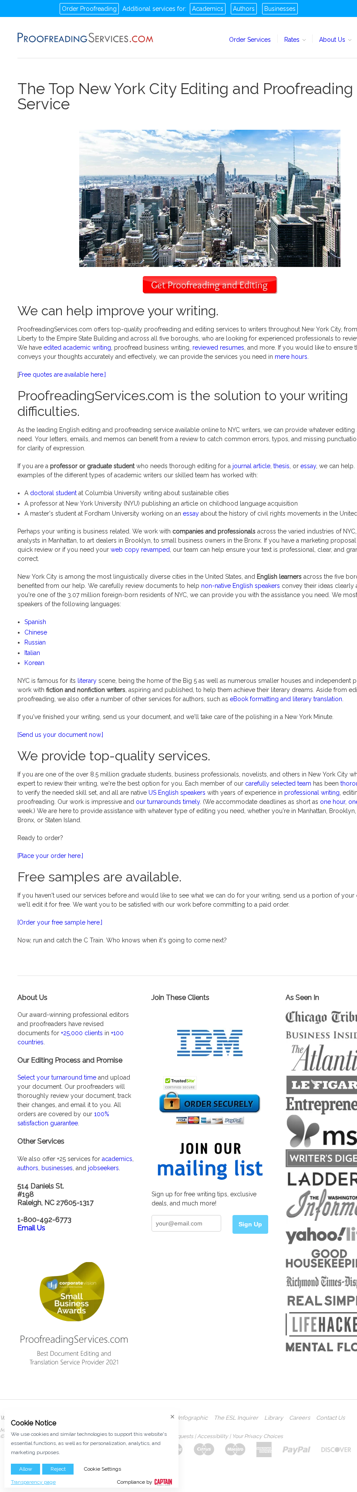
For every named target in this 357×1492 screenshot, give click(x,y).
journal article (251, 465)
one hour (332, 801)
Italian (32, 652)
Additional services (148, 8)
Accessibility (212, 1436)
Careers (299, 1418)
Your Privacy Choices (257, 1436)
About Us (333, 39)
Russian (35, 642)
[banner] (85, 37)
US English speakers (176, 792)
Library (273, 1418)
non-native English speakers (240, 585)
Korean (34, 662)
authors (27, 1168)
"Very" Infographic (184, 1418)
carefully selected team (278, 783)
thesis (281, 465)
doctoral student (53, 492)
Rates (292, 39)
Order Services (250, 39)
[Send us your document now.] (60, 734)
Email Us (31, 1228)
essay (308, 465)
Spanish (35, 621)
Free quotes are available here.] (62, 374)
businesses (57, 1168)
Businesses (280, 8)
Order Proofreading (89, 8)
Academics (207, 8)
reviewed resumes (218, 347)
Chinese (35, 632)
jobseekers (103, 1168)
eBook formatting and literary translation (286, 698)
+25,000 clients (82, 1033)
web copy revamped (140, 549)
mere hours (291, 356)
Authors (244, 8)
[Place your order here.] (50, 855)
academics (117, 1158)
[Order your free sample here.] (59, 922)
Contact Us (330, 1418)
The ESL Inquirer (236, 1418)
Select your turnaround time (56, 1077)
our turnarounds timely (168, 801)
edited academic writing (77, 347)
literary (87, 680)
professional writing (312, 792)
